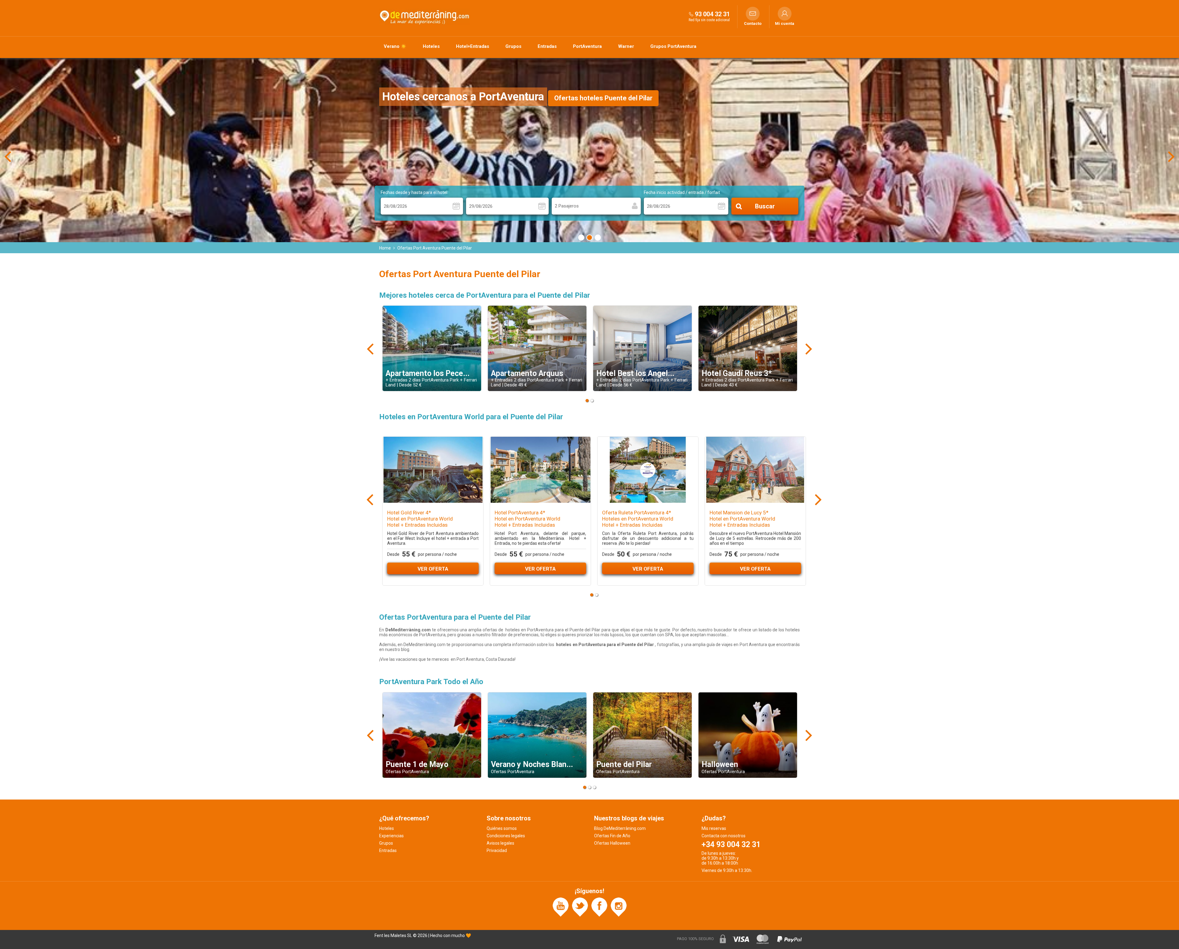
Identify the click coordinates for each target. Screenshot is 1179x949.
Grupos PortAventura (673, 46)
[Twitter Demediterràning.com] (580, 906)
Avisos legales (500, 843)
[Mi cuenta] (785, 14)
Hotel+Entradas (472, 46)
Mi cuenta (784, 23)
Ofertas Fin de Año (612, 835)
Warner (626, 46)
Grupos (513, 46)
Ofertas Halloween (612, 843)
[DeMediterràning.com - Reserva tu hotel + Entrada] (425, 17)
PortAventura (587, 46)
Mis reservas (714, 828)
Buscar (765, 206)
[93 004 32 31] (691, 14)
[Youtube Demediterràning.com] (561, 906)
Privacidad (497, 850)
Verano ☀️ (395, 46)
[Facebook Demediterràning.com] (599, 906)
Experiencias (391, 835)
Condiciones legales (506, 835)
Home (385, 248)
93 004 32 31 (712, 14)
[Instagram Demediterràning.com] (619, 906)
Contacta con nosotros (723, 835)
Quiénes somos (502, 828)
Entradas (547, 46)
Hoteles (431, 46)
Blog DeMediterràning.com (620, 828)
